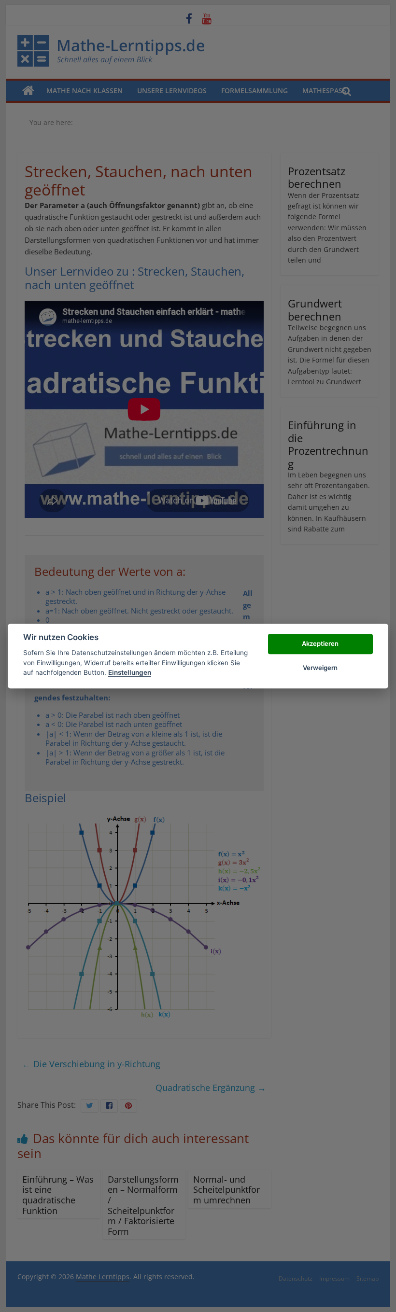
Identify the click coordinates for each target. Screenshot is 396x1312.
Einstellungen (129, 672)
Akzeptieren (320, 643)
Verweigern (320, 667)
